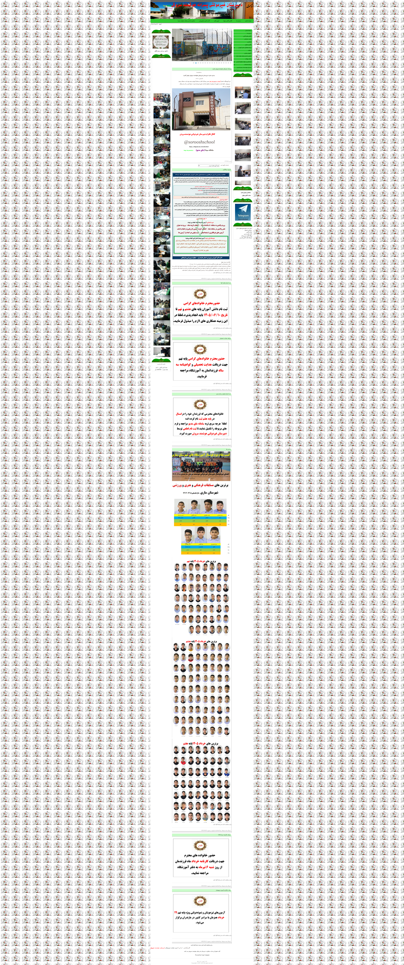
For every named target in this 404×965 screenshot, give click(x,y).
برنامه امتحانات (247, 64)
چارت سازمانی (247, 39)
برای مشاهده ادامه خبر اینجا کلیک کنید (222, 272)
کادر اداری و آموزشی (204, 21)
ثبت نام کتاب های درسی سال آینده (242, 70)
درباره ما (238, 21)
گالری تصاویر (248, 44)
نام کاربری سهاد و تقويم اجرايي (243, 61)
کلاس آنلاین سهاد (227, 21)
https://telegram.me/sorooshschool (198, 147)
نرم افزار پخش (161, 51)
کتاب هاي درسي (248, 234)
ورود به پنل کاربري (235, 0)
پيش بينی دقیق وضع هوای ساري (244, 228)
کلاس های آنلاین (247, 36)
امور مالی (216, 21)
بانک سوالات (248, 59)
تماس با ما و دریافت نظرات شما (186, 21)
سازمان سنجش (248, 230)
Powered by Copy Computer (202, 955)
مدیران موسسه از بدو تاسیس (244, 67)
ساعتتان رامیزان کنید (246, 192)
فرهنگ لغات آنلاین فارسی (246, 238)
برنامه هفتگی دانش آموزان (244, 47)
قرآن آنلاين (249, 232)
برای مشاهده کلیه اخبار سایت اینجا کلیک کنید (201, 945)
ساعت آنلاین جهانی (246, 195)
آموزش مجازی (247, 53)
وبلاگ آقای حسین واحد (246, 236)
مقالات (249, 50)
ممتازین (249, 42)
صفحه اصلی (248, 21)
